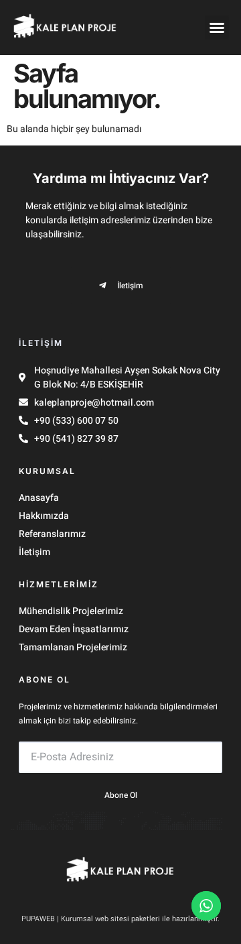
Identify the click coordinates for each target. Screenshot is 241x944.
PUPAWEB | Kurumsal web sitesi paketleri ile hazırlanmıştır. (120, 919)
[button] (217, 27)
